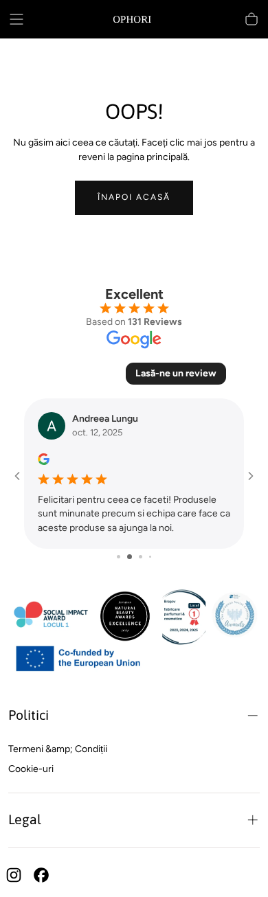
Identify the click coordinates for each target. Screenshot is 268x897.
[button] (16, 19)
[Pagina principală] (134, 19)
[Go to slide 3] (140, 556)
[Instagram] (13, 875)
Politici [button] (28, 715)
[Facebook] (41, 875)
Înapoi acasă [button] (134, 197)
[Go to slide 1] (118, 556)
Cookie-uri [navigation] (31, 769)
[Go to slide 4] (150, 557)
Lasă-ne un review (175, 373)
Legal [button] (24, 819)
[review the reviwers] (43, 459)
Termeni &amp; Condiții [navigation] (57, 749)
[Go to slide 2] (129, 556)
